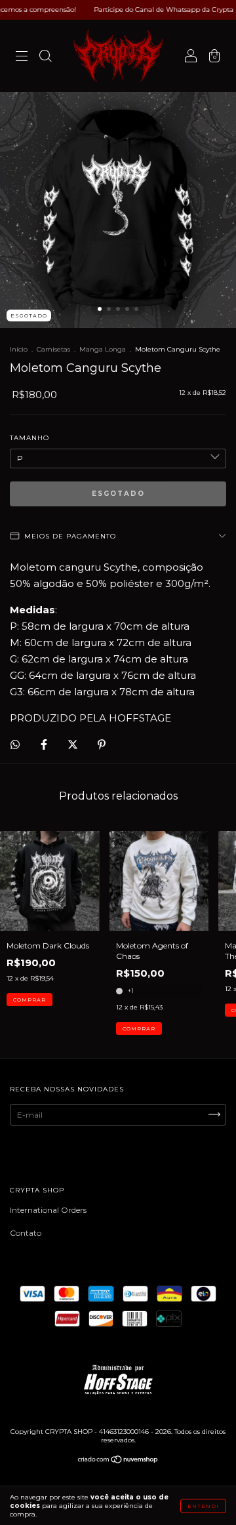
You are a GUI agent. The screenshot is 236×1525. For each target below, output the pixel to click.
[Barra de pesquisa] (45, 57)
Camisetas (53, 349)
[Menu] (21, 57)
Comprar (29, 999)
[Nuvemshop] (118, 1461)
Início (19, 349)
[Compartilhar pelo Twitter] (74, 744)
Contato (25, 1233)
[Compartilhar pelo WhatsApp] (15, 744)
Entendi (203, 1506)
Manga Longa (102, 349)
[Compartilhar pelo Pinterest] (101, 744)
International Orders (48, 1210)
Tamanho (29, 438)
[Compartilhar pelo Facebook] (45, 744)
